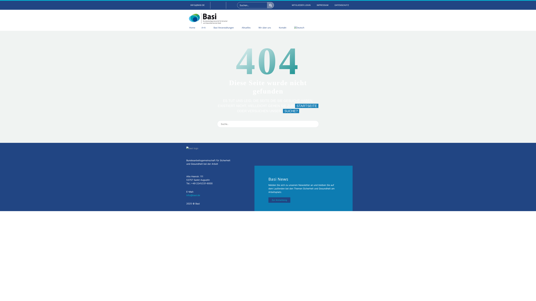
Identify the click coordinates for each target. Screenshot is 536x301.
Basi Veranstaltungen (224, 27)
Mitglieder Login (301, 5)
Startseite (306, 106)
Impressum (322, 5)
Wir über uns (265, 27)
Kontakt (282, 27)
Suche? (291, 111)
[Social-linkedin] (218, 5)
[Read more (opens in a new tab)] (195, 5)
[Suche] (270, 5)
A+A (204, 27)
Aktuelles (246, 27)
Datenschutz (342, 5)
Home (192, 27)
